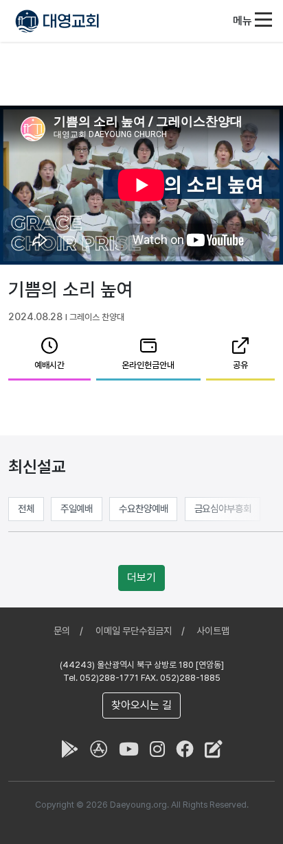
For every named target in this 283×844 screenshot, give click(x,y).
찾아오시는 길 (141, 705)
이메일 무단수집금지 (133, 630)
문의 (62, 630)
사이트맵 (212, 630)
